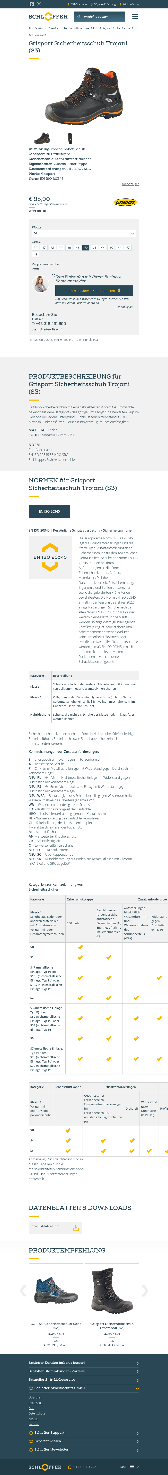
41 (77, 248)
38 (52, 248)
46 (119, 248)
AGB (31, 1408)
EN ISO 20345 (49, 511)
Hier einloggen (124, 307)
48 (35, 254)
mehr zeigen (130, 184)
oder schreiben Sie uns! (46, 329)
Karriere (34, 1424)
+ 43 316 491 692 (84, 1467)
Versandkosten (59, 204)
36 (35, 248)
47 (128, 248)
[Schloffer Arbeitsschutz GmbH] (48, 16)
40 (69, 248)
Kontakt (34, 1419)
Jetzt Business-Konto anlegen (92, 291)
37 (44, 248)
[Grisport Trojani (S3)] (84, 96)
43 (94, 248)
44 (102, 248)
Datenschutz (37, 1413)
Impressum (36, 1403)
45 (111, 248)
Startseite (36, 28)
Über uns (35, 1397)
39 (60, 248)
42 (86, 248)
